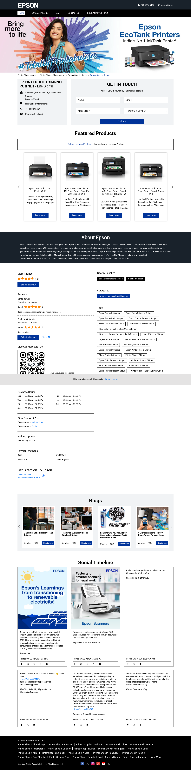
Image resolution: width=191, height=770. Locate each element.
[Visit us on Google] (98, 764)
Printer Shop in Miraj (27, 753)
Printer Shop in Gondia (141, 744)
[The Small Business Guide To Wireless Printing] (76, 518)
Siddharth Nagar (135, 279)
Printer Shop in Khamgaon (111, 748)
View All (46, 337)
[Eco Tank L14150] (77, 168)
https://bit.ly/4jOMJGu (30, 679)
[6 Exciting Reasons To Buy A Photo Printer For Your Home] (152, 518)
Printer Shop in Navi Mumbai (31, 757)
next (172, 187)
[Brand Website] (108, 764)
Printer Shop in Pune (59, 757)
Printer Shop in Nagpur (79, 753)
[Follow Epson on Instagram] (93, 764)
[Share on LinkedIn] (28, 664)
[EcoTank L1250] (40, 168)
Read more (48, 543)
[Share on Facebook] (21, 664)
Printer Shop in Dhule (116, 744)
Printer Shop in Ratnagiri (135, 757)
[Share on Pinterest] (34, 664)
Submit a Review (28, 285)
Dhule (34, 426)
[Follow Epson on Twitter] (87, 764)
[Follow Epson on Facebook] (82, 764)
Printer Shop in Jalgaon (59, 748)
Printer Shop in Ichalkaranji (31, 748)
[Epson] (27, 5)
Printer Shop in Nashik (133, 753)
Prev (19, 187)
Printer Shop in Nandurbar (106, 753)
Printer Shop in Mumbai (53, 753)
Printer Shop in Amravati (61, 744)
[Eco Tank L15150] (114, 168)
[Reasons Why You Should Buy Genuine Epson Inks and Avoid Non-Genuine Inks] (114, 518)
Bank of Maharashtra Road (111, 279)
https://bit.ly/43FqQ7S (83, 709)
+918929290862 (32, 109)
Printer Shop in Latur (138, 748)
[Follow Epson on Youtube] (103, 764)
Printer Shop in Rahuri (109, 757)
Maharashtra (37, 422)
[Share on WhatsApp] (47, 664)
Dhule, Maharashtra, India (28, 477)
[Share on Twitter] (40, 664)
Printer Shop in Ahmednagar (31, 744)
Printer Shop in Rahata (83, 757)
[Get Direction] (43, 476)
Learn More (40, 215)
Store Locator (111, 379)
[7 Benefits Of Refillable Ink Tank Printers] (38, 518)
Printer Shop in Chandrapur (89, 744)
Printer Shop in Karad (84, 748)
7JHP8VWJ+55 (24, 475)
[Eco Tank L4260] (151, 168)
